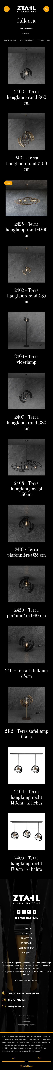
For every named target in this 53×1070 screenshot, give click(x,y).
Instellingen (27, 1066)
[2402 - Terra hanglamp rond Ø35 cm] (26, 264)
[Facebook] (24, 912)
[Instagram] (18, 912)
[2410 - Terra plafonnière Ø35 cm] (26, 523)
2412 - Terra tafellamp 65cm (26, 734)
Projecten (26, 938)
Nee (40, 1058)
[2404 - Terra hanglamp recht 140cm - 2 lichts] (26, 765)
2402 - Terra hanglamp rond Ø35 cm (26, 295)
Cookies (27, 1019)
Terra (25, 33)
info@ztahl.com (17, 1000)
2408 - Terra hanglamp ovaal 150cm (26, 488)
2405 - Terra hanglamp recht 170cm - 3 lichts (26, 863)
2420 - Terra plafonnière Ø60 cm (26, 612)
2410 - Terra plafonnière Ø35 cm (26, 552)
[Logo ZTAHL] (26, 9)
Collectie (26, 928)
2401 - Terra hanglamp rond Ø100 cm (26, 163)
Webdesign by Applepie (26, 1025)
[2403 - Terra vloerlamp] (26, 330)
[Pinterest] (29, 912)
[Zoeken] (46, 9)
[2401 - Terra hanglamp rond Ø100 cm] (26, 131)
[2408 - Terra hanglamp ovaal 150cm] (26, 457)
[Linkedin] (34, 912)
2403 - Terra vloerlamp (26, 359)
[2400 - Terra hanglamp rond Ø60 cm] (26, 65)
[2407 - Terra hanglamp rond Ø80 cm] (26, 391)
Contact (26, 953)
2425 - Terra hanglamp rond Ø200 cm (26, 229)
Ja (13, 1058)
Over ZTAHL (26, 943)
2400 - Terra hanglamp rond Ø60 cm (26, 97)
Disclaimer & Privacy (26, 1016)
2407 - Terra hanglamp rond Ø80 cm (26, 422)
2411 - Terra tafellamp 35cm (26, 673)
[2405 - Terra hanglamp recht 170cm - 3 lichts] (26, 831)
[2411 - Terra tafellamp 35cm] (26, 644)
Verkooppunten (26, 948)
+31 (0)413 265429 (16, 1006)
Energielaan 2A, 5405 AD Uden (23, 993)
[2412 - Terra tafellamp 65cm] (26, 705)
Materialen (26, 933)
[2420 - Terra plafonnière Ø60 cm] (26, 584)
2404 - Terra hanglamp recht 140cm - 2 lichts (26, 797)
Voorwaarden (26, 1022)
